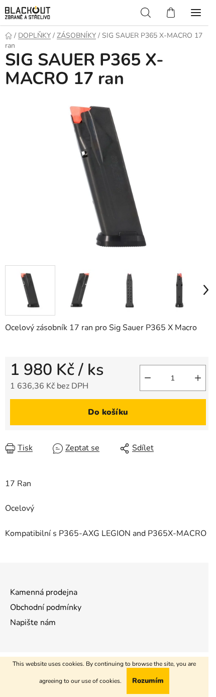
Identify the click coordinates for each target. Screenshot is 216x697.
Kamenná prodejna (43, 592)
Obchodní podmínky (45, 607)
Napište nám (33, 622)
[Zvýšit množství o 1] (197, 378)
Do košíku (108, 412)
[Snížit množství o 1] (147, 378)
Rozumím (148, 680)
